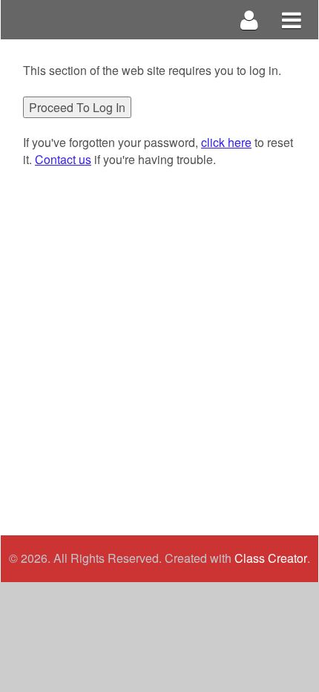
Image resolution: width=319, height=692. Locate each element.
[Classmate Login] (249, 19)
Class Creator (270, 558)
